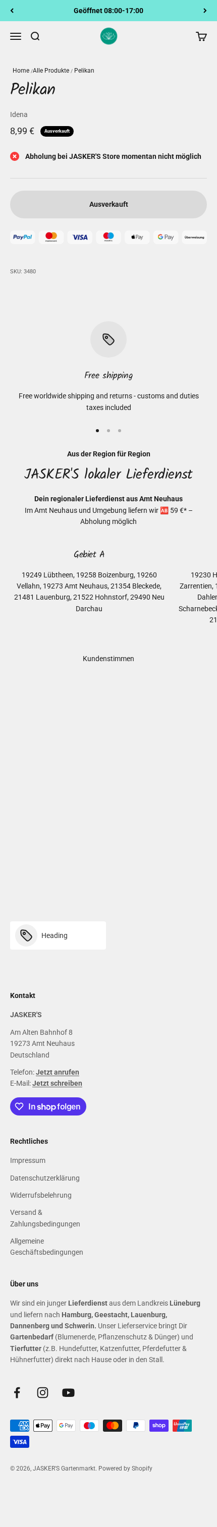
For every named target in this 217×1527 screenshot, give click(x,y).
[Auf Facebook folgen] (17, 1392)
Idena (19, 114)
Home (21, 70)
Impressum (27, 1160)
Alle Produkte (51, 70)
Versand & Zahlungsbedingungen (45, 1217)
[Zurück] (12, 10)
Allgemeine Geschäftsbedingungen (46, 1246)
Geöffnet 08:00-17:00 (108, 11)
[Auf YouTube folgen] (68, 1392)
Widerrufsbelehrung (41, 1195)
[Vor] (205, 10)
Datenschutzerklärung (45, 1178)
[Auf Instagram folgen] (42, 1392)
